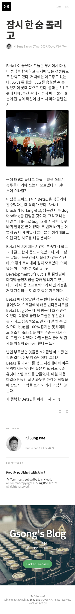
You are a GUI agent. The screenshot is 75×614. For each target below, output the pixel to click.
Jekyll (41, 472)
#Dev (50, 46)
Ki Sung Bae (40, 483)
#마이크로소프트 (64, 46)
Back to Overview (37, 564)
